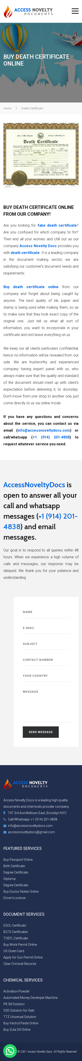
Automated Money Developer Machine (30, 997)
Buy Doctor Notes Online (20, 891)
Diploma (9, 879)
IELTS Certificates (15, 932)
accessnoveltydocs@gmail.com (31, 832)
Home (7, 108)
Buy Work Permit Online (20, 944)
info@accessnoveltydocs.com (44, 430)
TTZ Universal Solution (19, 1017)
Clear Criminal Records (19, 964)
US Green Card (13, 951)
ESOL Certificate (14, 925)
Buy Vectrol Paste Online (20, 1023)
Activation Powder (16, 991)
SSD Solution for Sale (18, 1010)
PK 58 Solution (14, 1004)
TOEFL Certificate (15, 938)
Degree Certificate (15, 872)
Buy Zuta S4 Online (16, 1029)
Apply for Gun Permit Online (23, 957)
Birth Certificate (14, 866)
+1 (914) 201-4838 (51, 437)
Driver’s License (14, 898)
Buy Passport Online (18, 859)
